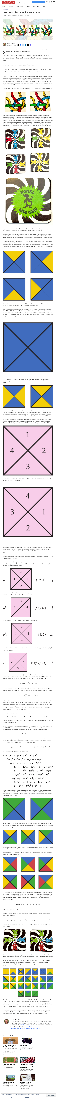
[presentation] (8, 81)
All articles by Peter (38, 1028)
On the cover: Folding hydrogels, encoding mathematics (26, 1066)
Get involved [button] (36, 6)
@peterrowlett (15, 1028)
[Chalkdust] (8, 3)
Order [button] (28, 6)
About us (45, 6)
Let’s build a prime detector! (8, 1083)
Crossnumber (19, 6)
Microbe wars (24, 1045)
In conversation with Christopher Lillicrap (9, 1046)
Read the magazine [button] (7, 6)
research (22, 1024)
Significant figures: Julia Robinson (25, 1083)
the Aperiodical (29, 1026)
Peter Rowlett (11, 43)
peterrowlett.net (26, 1028)
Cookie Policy (27, 1097)
